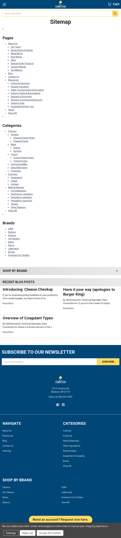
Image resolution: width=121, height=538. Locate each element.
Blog (10, 73)
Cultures (12, 131)
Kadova (12, 232)
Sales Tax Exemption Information (27, 90)
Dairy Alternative (19, 167)
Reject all (27, 533)
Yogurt (14, 154)
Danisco (12, 235)
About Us (12, 43)
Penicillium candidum (21, 197)
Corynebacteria (18, 191)
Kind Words (16, 57)
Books (66, 461)
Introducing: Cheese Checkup (28, 289)
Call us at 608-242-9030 (60, 397)
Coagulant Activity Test (22, 106)
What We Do (17, 53)
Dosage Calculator (20, 86)
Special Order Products (22, 63)
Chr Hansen (14, 238)
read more (8, 303)
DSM (10, 228)
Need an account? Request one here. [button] (60, 519)
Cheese (14, 134)
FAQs (13, 60)
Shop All (67, 466)
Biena (11, 242)
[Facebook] (57, 404)
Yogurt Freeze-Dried (23, 157)
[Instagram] (63, 404)
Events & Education (20, 83)
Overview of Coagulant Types (28, 318)
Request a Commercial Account (26, 100)
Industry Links (17, 103)
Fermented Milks (19, 164)
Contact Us (13, 76)
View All (65, 502)
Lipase (14, 181)
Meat (13, 144)
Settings (11, 533)
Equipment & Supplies (74, 456)
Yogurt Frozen (20, 161)
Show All (12, 113)
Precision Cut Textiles (18, 255)
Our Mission (17, 70)
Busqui (11, 252)
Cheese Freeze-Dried (23, 138)
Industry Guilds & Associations (25, 93)
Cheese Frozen (20, 141)
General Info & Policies (22, 50)
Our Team (16, 47)
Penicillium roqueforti (21, 200)
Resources (13, 80)
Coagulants (16, 177)
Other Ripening (18, 207)
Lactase (15, 184)
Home (11, 110)
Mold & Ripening (16, 187)
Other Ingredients (71, 446)
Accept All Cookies (50, 533)
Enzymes (12, 174)
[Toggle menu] (4, 4)
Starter (16, 148)
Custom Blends (18, 67)
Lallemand (13, 248)
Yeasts (14, 204)
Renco (11, 245)
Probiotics (16, 171)
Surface (17, 151)
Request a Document (21, 96)
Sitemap (7, 451)
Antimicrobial (69, 451)
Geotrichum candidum (22, 194)
